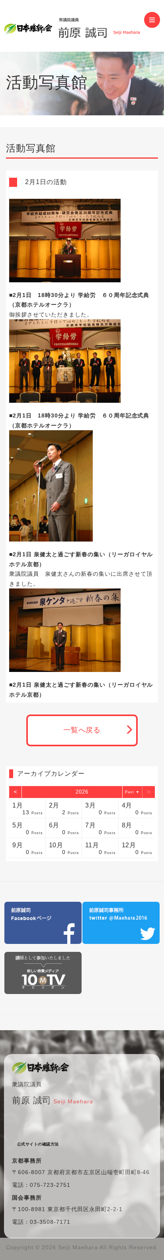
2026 (82, 792)
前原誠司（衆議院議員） (74, 26)
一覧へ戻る (82, 730)
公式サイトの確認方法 (38, 1144)
